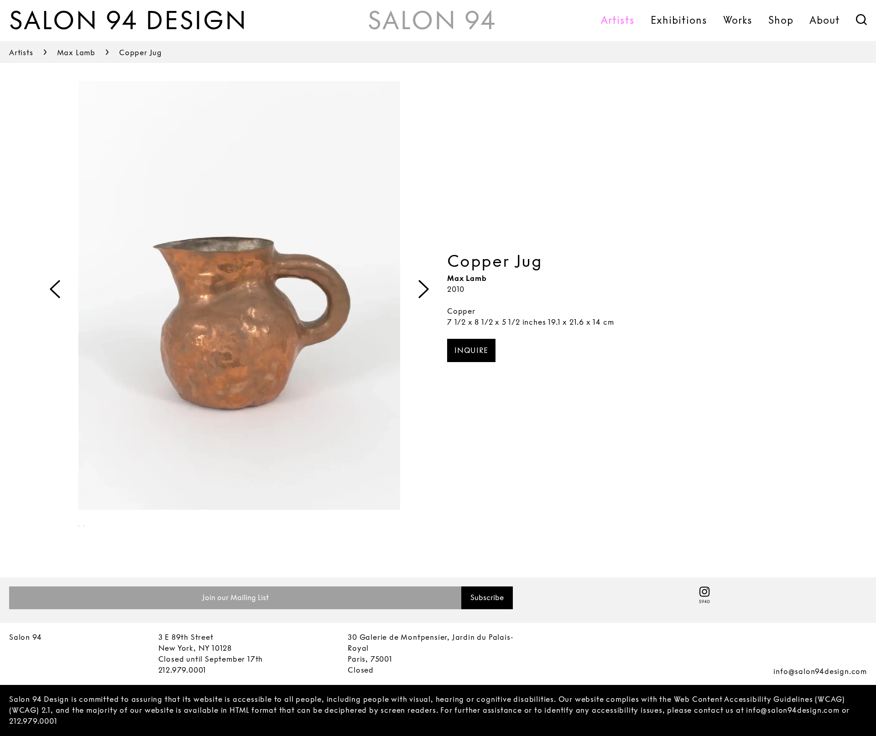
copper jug (140, 52)
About (824, 20)
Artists (618, 20)
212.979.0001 (182, 670)
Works (737, 20)
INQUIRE (471, 350)
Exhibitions (679, 20)
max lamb (76, 52)
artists (21, 52)
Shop (780, 20)
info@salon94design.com (820, 671)
